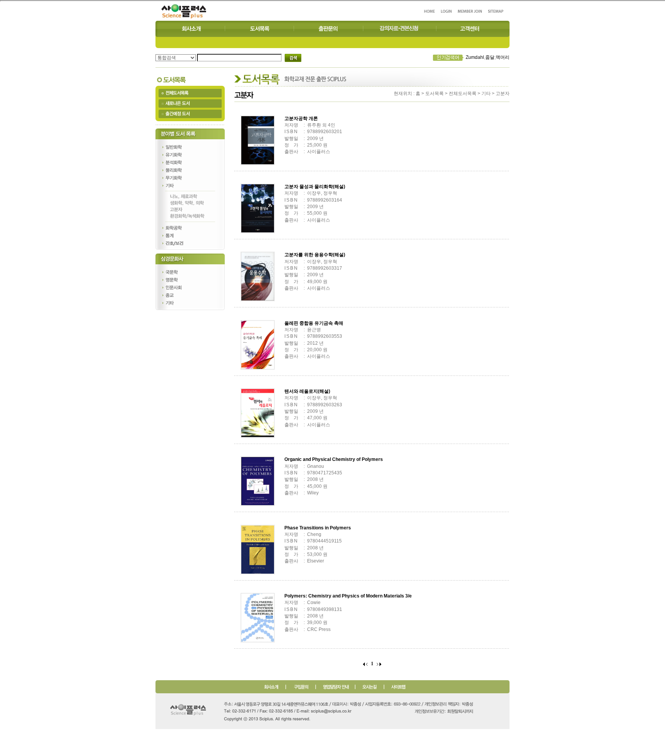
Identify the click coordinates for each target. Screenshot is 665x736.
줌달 (490, 57)
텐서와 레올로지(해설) (307, 391)
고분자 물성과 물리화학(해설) (314, 186)
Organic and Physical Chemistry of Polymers (333, 459)
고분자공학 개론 (301, 118)
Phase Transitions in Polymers (317, 528)
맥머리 (503, 57)
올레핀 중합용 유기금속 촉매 (313, 323)
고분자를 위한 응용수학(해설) (314, 254)
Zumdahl (475, 57)
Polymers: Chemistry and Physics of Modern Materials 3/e (348, 596)
